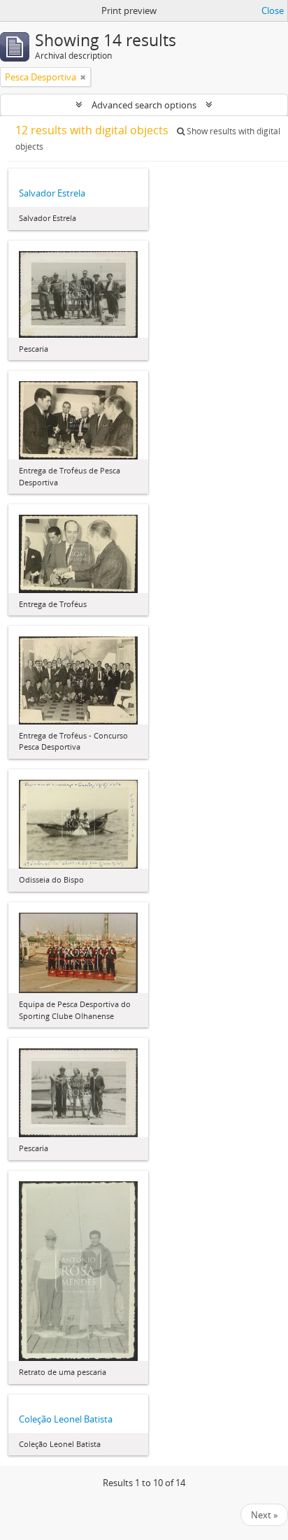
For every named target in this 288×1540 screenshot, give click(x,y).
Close (272, 10)
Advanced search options (144, 105)
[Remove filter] (83, 77)
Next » (264, 1515)
